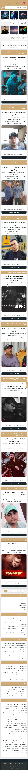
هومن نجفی (16, 754)
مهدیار (10, 750)
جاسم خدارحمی (23, 717)
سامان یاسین (8, 725)
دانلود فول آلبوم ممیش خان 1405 (19, 687)
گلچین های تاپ (22, 607)
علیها (16, 733)
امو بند (12, 708)
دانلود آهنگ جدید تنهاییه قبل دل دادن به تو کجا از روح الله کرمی (13, 162)
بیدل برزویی (23, 714)
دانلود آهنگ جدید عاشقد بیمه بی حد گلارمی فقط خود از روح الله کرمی (14, 434)
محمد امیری (7, 742)
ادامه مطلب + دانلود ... (14, 102)
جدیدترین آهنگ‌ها (16, 3)
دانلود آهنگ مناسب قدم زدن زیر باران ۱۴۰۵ (17, 689)
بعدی (22, 591)
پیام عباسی (11, 714)
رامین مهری (16, 723)
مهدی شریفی (23, 750)
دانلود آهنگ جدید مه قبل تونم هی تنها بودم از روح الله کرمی (13, 107)
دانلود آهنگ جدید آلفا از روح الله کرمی (16, 272)
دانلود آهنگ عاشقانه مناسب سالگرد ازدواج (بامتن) (16, 696)
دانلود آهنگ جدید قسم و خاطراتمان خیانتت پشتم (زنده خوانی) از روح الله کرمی (14, 379)
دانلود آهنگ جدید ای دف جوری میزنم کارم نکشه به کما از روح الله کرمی (13, 217)
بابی (12, 712)
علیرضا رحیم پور (22, 733)
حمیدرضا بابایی (23, 721)
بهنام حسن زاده (6, 712)
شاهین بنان (23, 729)
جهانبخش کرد (14, 717)
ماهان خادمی (10, 738)
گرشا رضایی (23, 738)
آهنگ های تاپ (23, 599)
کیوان (9, 736)
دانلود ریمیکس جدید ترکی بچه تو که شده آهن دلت (15, 645)
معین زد (16, 748)
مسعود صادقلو (14, 746)
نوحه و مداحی (23, 609)
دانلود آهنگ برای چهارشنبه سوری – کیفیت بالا (16, 693)
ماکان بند (17, 738)
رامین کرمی (23, 723)
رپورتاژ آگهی (23, 603)
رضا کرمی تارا (23, 725)
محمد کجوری (23, 744)
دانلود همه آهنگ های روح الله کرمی (14, 43)
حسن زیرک (16, 719)
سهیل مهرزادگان (7, 727)
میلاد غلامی (23, 752)
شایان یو (17, 729)
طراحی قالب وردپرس (15, 768)
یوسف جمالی (8, 754)
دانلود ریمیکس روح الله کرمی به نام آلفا (16, 488)
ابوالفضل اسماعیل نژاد (14, 706)
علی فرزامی (16, 731)
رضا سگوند (10, 723)
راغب (16, 721)
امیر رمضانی (6, 708)
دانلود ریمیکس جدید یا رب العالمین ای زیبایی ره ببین (15, 643)
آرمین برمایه (23, 704)
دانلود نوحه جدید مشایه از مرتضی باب (18, 679)
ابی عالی (6, 706)
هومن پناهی (23, 754)
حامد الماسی (7, 717)
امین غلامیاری (10, 710)
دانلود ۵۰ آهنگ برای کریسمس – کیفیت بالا (17, 691)
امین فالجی (23, 712)
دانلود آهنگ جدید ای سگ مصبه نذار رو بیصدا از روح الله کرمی (14, 52)
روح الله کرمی (14, 170)
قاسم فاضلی (14, 736)
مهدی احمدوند (10, 748)
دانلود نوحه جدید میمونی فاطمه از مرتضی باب (16, 677)
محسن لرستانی (15, 742)
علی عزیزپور (23, 731)
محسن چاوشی (6, 740)
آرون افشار (9, 704)
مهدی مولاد (16, 750)
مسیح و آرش (23, 748)
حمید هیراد (9, 719)
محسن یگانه (23, 742)
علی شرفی (11, 729)
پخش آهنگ (9, 3)
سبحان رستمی (23, 727)
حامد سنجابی (23, 719)
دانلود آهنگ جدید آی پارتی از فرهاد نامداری (17, 626)
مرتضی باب (16, 744)
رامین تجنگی (10, 721)
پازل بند (16, 714)
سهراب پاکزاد (15, 727)
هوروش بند (8, 752)
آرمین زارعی (16, 704)
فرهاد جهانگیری (22, 736)
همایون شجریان (16, 752)
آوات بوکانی (23, 706)
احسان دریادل (23, 708)
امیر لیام (17, 710)
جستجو (3, 7)
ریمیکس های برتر (22, 605)
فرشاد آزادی (10, 733)
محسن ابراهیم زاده (15, 740)
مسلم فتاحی (6, 746)
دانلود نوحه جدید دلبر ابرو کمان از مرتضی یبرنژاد (16, 666)
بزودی (24, 601)
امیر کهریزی (23, 710)
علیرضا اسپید (9, 731)
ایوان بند (17, 712)
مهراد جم (5, 750)
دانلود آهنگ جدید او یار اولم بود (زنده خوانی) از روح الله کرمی (13, 324)
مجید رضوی (23, 740)
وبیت (9, 768)
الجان (17, 708)
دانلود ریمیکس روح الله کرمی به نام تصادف (15, 540)
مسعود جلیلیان (22, 746)
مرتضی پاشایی (9, 744)
